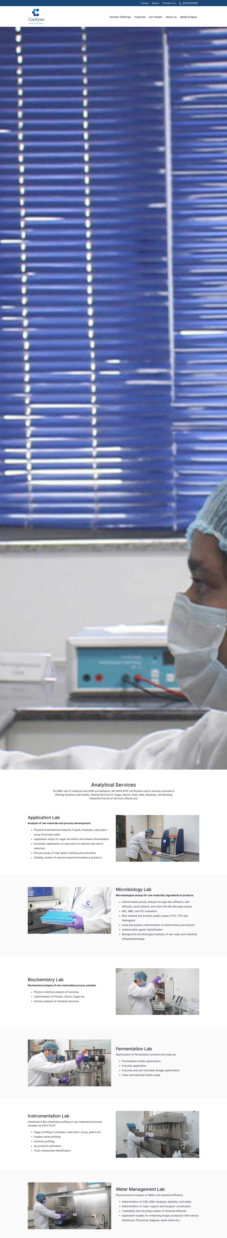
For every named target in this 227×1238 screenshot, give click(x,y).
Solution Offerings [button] (120, 16)
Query (155, 3)
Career (145, 3)
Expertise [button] (139, 16)
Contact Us (168, 3)
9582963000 (190, 3)
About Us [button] (171, 16)
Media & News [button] (188, 16)
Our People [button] (155, 16)
